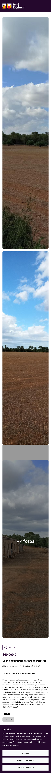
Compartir (11, 647)
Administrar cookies (25, 767)
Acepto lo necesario (25, 760)
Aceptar (25, 753)
